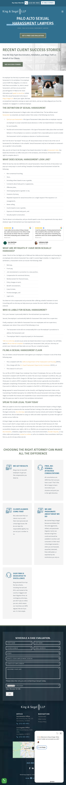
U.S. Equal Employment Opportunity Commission (35, 365)
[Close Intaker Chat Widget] (60, 733)
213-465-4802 (33, 763)
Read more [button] (7, 237)
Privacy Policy (42, 722)
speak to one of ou (18, 93)
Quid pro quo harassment (14, 119)
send (9, 694)
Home (19, 28)
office (19, 714)
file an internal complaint (15, 343)
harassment (6, 115)
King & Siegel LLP (8, 98)
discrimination (7, 432)
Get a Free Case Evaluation (33, 36)
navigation (44, 714)
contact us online (25, 434)
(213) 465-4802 (23, 723)
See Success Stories (13, 64)
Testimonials (42, 716)
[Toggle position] (57, 733)
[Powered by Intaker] (52, 781)
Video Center (42, 719)
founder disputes (53, 432)
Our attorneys (20, 412)
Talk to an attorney (8, 341)
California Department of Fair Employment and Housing (39, 362)
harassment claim (53, 150)
